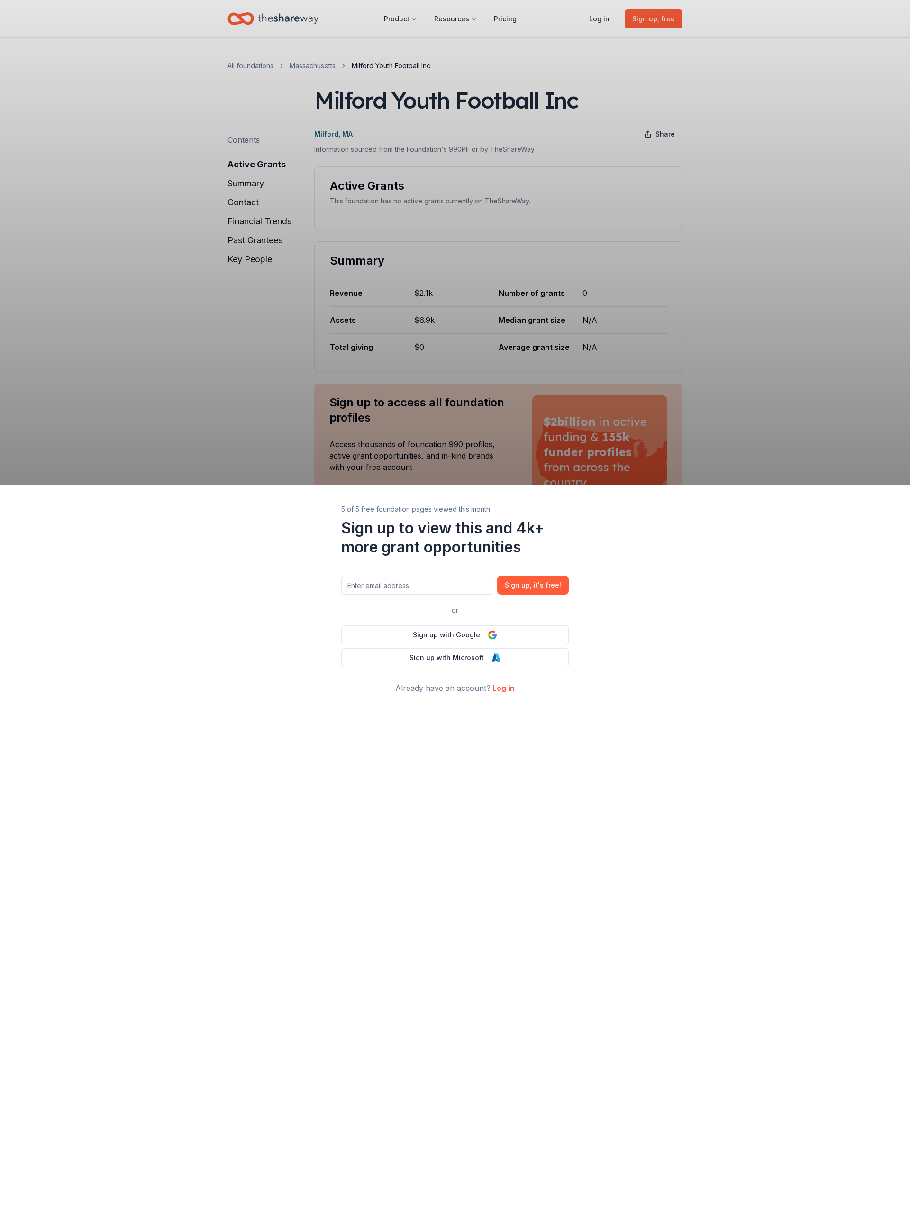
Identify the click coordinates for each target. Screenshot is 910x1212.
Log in (503, 688)
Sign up (533, 585)
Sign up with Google (446, 635)
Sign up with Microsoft (447, 657)
